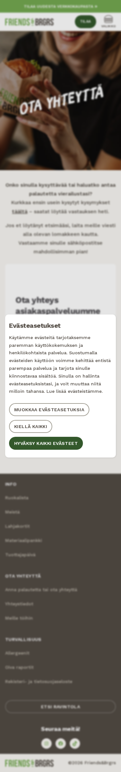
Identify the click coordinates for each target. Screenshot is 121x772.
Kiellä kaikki (30, 426)
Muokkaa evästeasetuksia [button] (49, 409)
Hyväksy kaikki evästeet (46, 443)
